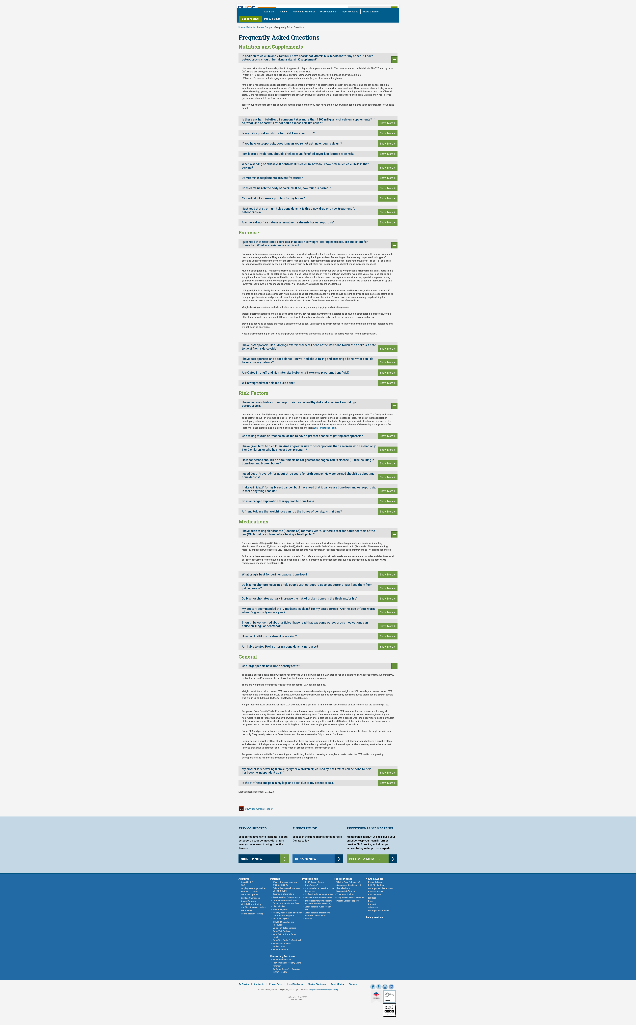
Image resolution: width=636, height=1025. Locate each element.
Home (241, 27)
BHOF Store (246, 910)
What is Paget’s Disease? (348, 882)
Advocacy (373, 907)
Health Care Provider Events (318, 898)
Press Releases (376, 882)
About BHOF (247, 882)
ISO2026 (372, 898)
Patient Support (265, 27)
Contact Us (259, 984)
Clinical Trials (279, 906)
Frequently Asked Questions (350, 898)
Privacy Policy (276, 984)
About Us (269, 11)
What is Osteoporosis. (325, 427)
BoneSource (311, 885)
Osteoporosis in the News (380, 888)
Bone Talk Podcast (282, 931)
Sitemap (353, 984)
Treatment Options (345, 894)
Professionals (328, 11)
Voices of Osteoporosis (284, 928)
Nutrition (277, 966)
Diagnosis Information (283, 894)
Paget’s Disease (349, 11)
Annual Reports (248, 901)
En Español (244, 984)
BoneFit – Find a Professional (287, 940)
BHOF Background (249, 895)
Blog (370, 901)
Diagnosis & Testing (345, 891)
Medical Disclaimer (317, 984)
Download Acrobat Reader (259, 809)
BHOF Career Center (315, 882)
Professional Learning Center (319, 894)
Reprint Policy (337, 984)
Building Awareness (250, 898)
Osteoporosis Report (378, 910)
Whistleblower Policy (251, 904)
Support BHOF (250, 18)
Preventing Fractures (303, 11)
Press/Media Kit (375, 891)
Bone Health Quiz (281, 949)
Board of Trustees (250, 891)
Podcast (372, 904)
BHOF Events (374, 895)
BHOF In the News (377, 885)
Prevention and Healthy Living (287, 963)
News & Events (371, 11)
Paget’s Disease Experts (347, 901)
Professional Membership (370, 828)
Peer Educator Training (252, 914)
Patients (283, 11)
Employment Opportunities (253, 888)
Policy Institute (272, 19)
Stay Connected (252, 828)
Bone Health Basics (282, 959)
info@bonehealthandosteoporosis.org (323, 990)
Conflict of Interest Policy (253, 907)
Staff (243, 885)
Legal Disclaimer (295, 984)
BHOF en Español (281, 919)
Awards (308, 919)
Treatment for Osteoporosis (286, 897)
